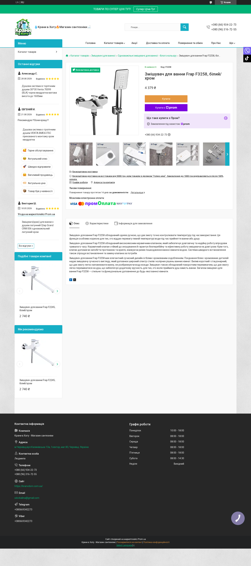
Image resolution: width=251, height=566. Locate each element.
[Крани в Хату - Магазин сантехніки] (23, 27)
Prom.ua (142, 539)
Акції (134, 43)
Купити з (160, 107)
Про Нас (216, 43)
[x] (74, 280)
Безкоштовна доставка (84, 171)
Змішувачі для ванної (103, 55)
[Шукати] (184, 27)
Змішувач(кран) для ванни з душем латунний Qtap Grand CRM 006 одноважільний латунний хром (37, 227)
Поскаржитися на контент (129, 542)
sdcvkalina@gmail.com (27, 498)
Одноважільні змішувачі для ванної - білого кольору (147, 55)
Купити (166, 98)
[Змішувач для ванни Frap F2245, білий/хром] (38, 281)
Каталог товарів (113, 43)
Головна (90, 43)
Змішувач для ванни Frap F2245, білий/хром (37, 309)
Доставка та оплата (158, 43)
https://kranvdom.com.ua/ (29, 486)
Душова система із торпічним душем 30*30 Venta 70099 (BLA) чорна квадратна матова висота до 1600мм (39, 91)
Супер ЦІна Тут (145, 9)
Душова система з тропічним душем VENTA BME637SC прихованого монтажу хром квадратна (39, 134)
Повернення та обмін (190, 43)
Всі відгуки (25, 245)
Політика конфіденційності (156, 542)
